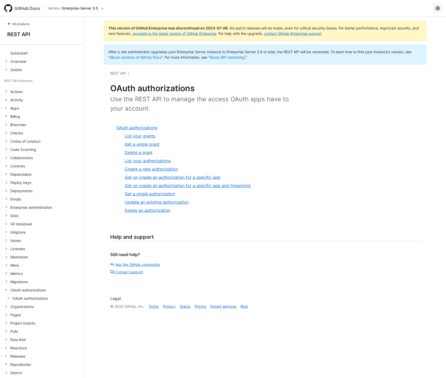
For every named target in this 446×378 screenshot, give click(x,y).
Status (185, 306)
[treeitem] (44, 53)
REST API (18, 34)
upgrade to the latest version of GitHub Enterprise (174, 33)
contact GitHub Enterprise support (293, 33)
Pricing (200, 306)
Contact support (129, 272)
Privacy (169, 306)
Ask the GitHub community (137, 264)
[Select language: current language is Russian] (438, 8)
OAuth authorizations (30, 298)
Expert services (223, 306)
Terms (153, 306)
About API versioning (227, 57)
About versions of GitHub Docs (135, 57)
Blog (244, 306)
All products (20, 24)
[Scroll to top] (434, 366)
